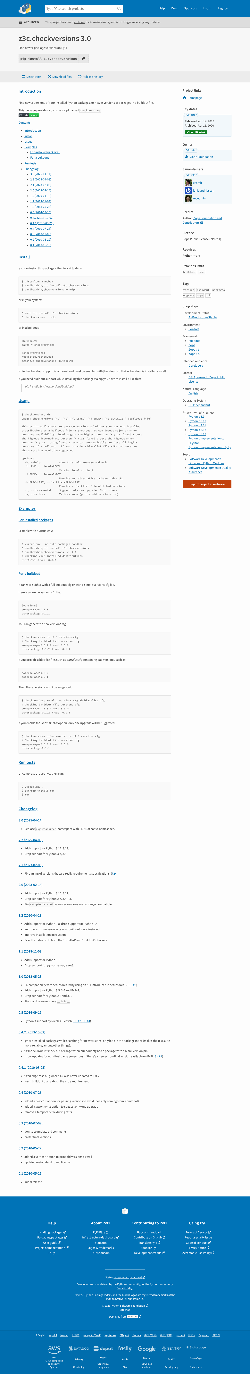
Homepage (195, 98)
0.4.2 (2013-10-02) (42, 218)
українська (110, 1335)
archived (79, 22)
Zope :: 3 (194, 349)
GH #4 (86, 1021)
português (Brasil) (92, 1335)
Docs (174, 8)
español (53, 1335)
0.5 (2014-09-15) (40, 212)
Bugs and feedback (149, 1232)
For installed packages (45, 152)
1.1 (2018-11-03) (40, 201)
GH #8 (132, 985)
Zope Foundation (201, 157)
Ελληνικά (124, 1335)
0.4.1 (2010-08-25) (42, 223)
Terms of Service (196, 1232)
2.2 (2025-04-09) (40, 179)
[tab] (32, 76)
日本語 (75, 1335)
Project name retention (50, 1248)
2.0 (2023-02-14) (40, 190)
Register (223, 8)
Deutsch (136, 1335)
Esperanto (204, 1335)
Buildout (194, 341)
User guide (50, 1243)
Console (193, 329)
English (193, 393)
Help (162, 8)
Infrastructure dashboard (99, 1237)
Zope (191, 345)
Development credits (147, 1253)
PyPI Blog (99, 1232)
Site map (125, 1310)
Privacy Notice (197, 1248)
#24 (114, 873)
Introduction (30, 91)
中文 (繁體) (166, 1335)
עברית (191, 1335)
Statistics (101, 1243)
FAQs (51, 1253)
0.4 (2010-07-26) (40, 229)
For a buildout (39, 157)
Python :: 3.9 (196, 416)
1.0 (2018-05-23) (40, 207)
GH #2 (77, 1021)
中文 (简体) (150, 1335)
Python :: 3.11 (197, 425)
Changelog (31, 169)
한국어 (216, 1335)
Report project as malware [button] (207, 484)
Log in (207, 8)
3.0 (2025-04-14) (40, 174)
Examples (30, 147)
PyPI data (190, 115)
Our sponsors (101, 1253)
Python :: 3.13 (197, 434)
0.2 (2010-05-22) (40, 239)
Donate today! (125, 1288)
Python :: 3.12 (197, 430)
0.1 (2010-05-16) (40, 245)
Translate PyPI (147, 1243)
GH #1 (158, 1056)
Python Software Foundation (123, 1299)
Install (28, 136)
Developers (195, 365)
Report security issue (198, 1237)
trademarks (161, 1295)
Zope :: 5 (194, 354)
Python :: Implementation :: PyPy (209, 447)
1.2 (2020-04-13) (40, 196)
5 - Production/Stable (202, 317)
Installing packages (50, 1232)
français (64, 1335)
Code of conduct (196, 1243)
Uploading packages (50, 1237)
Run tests (30, 163)
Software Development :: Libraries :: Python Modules (206, 461)
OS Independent (199, 405)
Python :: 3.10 (197, 421)
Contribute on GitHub (148, 1237)
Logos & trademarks (101, 1248)
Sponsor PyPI (149, 1248)
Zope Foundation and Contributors (202, 220)
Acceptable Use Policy (196, 1253)
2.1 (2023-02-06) (40, 185)
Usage (28, 141)
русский (180, 1335)
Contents (24, 123)
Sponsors (190, 8)
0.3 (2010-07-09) (40, 234)
